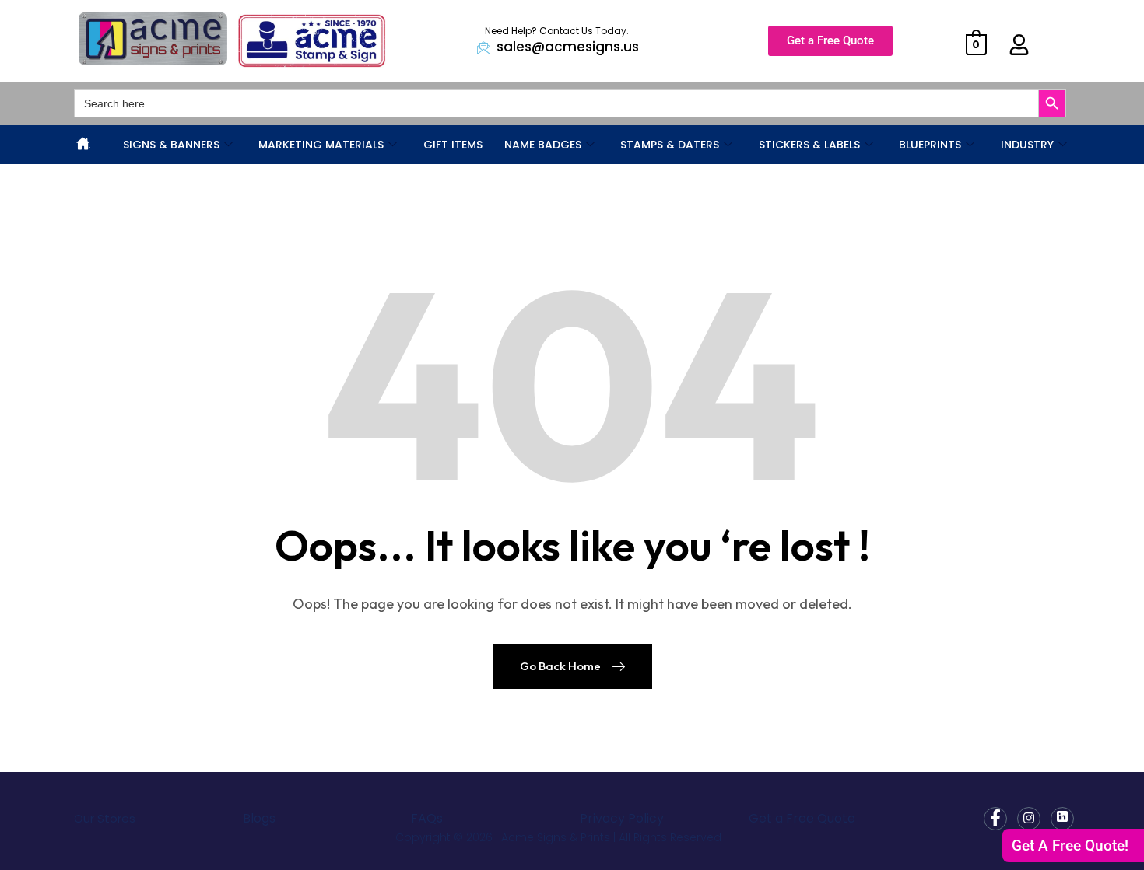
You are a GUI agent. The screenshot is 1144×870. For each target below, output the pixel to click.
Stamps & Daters (669, 144)
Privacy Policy (622, 818)
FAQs (427, 818)
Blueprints (930, 144)
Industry (1027, 144)
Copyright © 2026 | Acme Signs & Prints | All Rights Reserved (558, 837)
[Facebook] (995, 818)
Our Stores (104, 818)
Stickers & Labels (809, 144)
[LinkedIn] (1062, 818)
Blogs (259, 818)
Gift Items (453, 144)
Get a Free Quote (802, 818)
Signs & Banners (171, 144)
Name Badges (542, 144)
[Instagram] (1028, 818)
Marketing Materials (321, 144)
